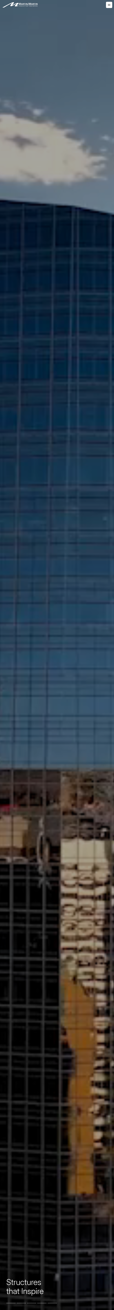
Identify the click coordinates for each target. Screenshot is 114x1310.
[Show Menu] (109, 5)
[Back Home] (20, 5)
